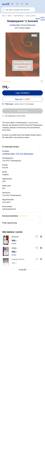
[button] (17, 3)
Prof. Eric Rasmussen (28, 25)
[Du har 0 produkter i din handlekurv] (26, 3)
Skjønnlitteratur (18, 16)
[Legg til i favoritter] (41, 81)
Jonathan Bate (15, 25)
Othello (14, 248)
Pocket (14, 243)
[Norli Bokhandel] (5, 4)
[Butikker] (12, 3)
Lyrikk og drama (31, 16)
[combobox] (18, 9)
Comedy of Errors (18, 259)
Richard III (15, 237)
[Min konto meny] (22, 3)
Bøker (10, 16)
